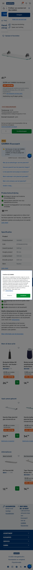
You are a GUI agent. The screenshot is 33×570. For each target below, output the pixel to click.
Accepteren (23, 295)
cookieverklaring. (9, 290)
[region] (16, 285)
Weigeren (9, 295)
